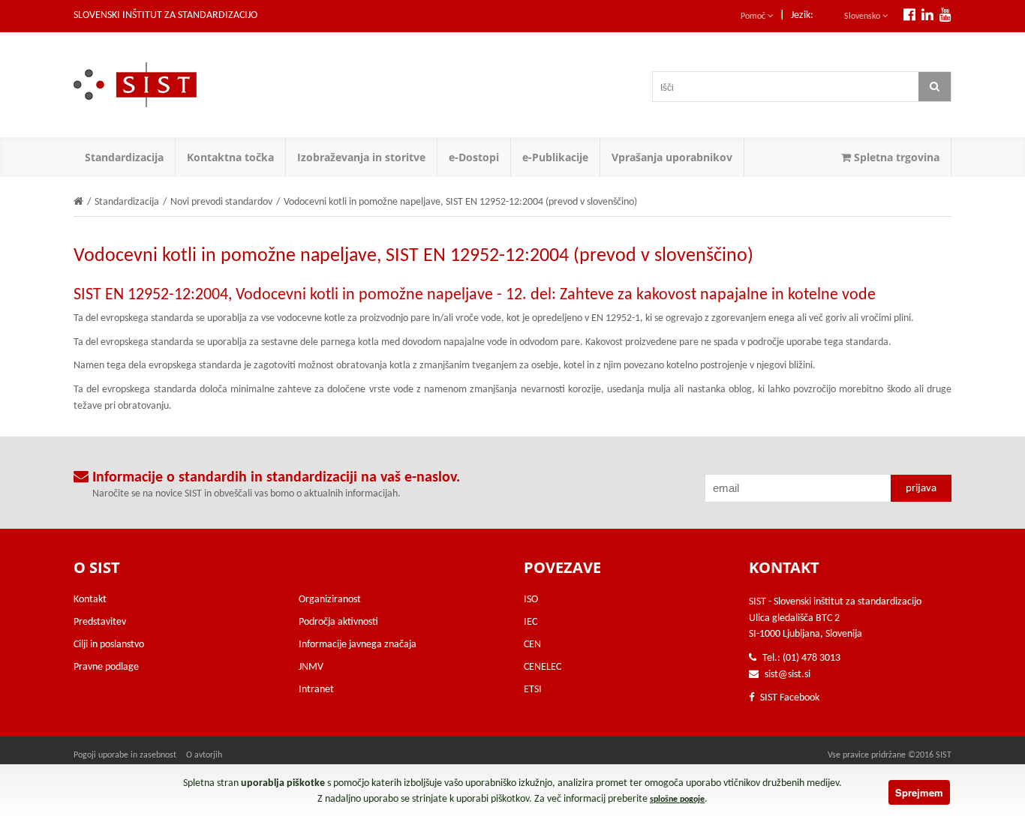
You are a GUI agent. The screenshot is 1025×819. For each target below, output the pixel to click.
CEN (532, 644)
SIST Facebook (788, 698)
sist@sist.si (787, 674)
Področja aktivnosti (338, 622)
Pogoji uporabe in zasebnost (125, 755)
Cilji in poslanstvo (109, 644)
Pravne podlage (106, 667)
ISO (531, 599)
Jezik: (802, 15)
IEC (530, 622)
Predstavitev (100, 622)
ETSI (533, 689)
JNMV (311, 667)
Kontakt (90, 599)
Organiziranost (330, 599)
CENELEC (542, 667)
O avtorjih (204, 755)
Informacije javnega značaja (357, 644)
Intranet (316, 689)
